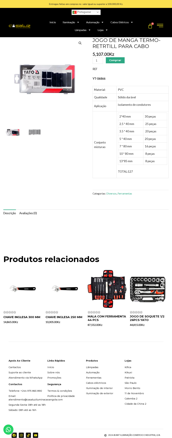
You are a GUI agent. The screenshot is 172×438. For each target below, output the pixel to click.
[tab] (9, 213)
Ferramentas (125, 193)
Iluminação (69, 22)
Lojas (101, 29)
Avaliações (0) (28, 213)
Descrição (9, 213)
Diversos (111, 193)
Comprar (115, 60)
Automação (92, 22)
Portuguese (84, 12)
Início (53, 22)
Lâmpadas (81, 29)
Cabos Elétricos (120, 22)
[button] (8, 430)
